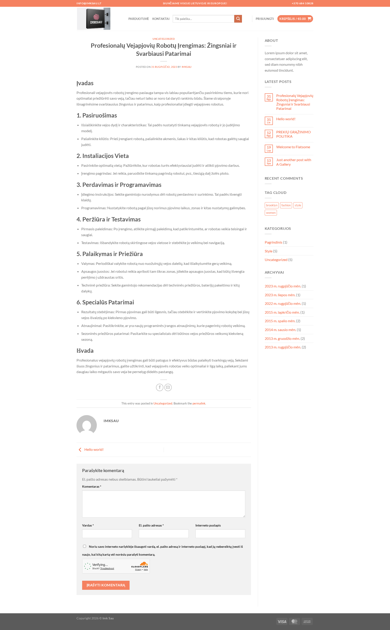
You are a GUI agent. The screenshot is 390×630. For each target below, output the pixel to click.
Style (268, 251)
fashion (286, 205)
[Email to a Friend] (168, 387)
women (271, 212)
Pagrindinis (273, 242)
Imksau (187, 66)
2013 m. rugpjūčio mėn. (283, 347)
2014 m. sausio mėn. (280, 329)
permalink (199, 403)
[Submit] (238, 19)
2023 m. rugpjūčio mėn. (283, 286)
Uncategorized (164, 38)
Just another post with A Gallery (293, 162)
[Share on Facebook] (159, 387)
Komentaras (91, 486)
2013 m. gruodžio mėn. (282, 338)
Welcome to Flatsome (293, 147)
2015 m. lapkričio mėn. (282, 312)
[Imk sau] (99, 19)
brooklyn (271, 205)
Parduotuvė (138, 19)
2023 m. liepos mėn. (280, 295)
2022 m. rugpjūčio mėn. (283, 303)
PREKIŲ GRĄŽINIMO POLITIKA (293, 134)
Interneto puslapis (208, 525)
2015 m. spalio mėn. (280, 321)
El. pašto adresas (151, 525)
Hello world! (94, 449)
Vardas (88, 525)
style (298, 205)
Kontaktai (160, 19)
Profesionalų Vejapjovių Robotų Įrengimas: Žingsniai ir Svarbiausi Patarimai (294, 102)
